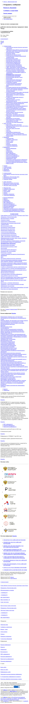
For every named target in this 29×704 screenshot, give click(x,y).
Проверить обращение (11, 144)
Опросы (8, 143)
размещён (26, 701)
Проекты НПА (9, 136)
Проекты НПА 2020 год (6, 333)
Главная (5, 165)
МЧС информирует (10, 153)
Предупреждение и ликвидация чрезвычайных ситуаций (13, 120)
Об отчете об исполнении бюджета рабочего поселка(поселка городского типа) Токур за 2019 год (13, 362)
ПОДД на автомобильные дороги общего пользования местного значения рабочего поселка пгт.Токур (16, 110)
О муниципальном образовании (14, 64)
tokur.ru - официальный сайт (10, 1)
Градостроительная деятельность (14, 79)
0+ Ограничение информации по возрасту (16, 160)
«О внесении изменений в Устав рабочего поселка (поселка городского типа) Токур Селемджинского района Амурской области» (13, 374)
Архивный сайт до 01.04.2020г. (13, 81)
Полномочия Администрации (13, 59)
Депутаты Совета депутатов (13, 128)
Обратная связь (10, 138)
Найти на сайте (7, 17)
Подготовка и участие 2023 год (8, 379)
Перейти (14, 313)
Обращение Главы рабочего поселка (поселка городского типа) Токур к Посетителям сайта (17, 50)
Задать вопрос (9, 142)
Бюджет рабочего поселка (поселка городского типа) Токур (14, 113)
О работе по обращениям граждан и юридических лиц (14, 98)
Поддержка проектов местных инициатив (16, 87)
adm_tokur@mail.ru (5, 597)
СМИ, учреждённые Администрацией (15, 67)
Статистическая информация (13, 63)
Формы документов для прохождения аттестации (12, 331)
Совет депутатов (7, 123)
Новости (8, 149)
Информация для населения (13, 118)
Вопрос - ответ (9, 140)
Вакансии (3, 325)
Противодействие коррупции (13, 61)
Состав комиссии (5, 328)
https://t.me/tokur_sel (5, 599)
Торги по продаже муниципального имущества (12, 330)
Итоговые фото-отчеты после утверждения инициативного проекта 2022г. (11, 377)
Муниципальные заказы (6, 326)
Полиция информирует (11, 154)
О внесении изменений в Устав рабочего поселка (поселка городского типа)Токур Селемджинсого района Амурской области (14, 367)
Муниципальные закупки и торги (14, 77)
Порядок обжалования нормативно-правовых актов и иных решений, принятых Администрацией (17, 90)
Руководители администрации (13, 54)
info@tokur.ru (13, 578)
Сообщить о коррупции (12, 139)
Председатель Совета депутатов (14, 124)
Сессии (8, 129)
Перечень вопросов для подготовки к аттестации (12, 323)
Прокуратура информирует (12, 155)
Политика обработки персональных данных (16, 162)
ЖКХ (7, 86)
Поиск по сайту (4, 669)
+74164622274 (4, 592)
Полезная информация (11, 157)
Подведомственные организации (14, 66)
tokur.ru (12, 577)
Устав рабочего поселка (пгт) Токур (14, 107)
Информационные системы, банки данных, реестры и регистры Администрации (16, 69)
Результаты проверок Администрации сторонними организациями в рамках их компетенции (16, 72)
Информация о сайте (11, 158)
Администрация (7, 46)
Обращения (6, 137)
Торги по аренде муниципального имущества (12, 329)
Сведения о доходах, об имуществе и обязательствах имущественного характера (16, 134)
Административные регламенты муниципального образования (14, 84)
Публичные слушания (11, 82)
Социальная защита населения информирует (17, 106)
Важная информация (11, 148)
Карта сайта (3, 667)
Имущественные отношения (13, 104)
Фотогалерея (9, 78)
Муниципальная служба (12, 58)
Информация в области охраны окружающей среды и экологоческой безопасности (17, 103)
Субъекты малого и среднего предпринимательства (13, 100)
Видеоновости (9, 152)
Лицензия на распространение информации (16, 159)
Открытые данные (10, 53)
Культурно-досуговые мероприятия (14, 122)
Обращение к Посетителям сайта (11, 176)
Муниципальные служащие (12, 52)
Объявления (9, 150)
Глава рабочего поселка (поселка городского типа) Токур (14, 215)
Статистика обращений (11, 145)
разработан (6, 701)
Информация (6, 147)
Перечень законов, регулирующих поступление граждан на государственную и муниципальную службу (14, 321)
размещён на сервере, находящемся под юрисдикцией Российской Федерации (13, 699)
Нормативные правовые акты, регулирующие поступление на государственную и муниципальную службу (13, 318)
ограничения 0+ (4, 38)
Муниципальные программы (8, 245)
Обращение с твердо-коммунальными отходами (12, 284)
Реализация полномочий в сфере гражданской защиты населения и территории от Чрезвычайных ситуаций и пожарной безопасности (17, 94)
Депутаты (8, 131)
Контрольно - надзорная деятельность (15, 114)
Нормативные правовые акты (13, 62)
